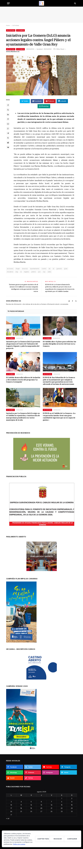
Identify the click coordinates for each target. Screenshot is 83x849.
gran (65, 268)
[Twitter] (8, 110)
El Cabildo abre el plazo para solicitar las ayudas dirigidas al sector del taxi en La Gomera (59, 344)
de (49, 268)
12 (31, 805)
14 (51, 805)
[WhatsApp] (8, 128)
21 (51, 808)
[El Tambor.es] (41, 3)
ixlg (17, 272)
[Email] (8, 124)
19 (31, 808)
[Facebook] (8, 105)
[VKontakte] (8, 147)
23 (72, 808)
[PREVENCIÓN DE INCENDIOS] (41, 454)
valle (49, 272)
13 (41, 805)
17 (11, 808)
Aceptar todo (43, 839)
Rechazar (58, 839)
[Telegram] (8, 133)
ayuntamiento (34, 268)
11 (21, 805)
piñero (33, 272)
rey (44, 272)
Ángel (18, 268)
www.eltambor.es (12, 51)
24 (11, 811)
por (39, 272)
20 (41, 808)
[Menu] (8, 3)
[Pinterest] (8, 119)
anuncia (25, 268)
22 (61, 808)
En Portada (10, 30)
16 (71, 805)
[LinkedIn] (8, 114)
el (53, 268)
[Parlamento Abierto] (41, 557)
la (21, 272)
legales (26, 272)
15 (61, 805)
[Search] (75, 3)
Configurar (72, 839)
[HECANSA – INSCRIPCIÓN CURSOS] (41, 667)
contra (44, 268)
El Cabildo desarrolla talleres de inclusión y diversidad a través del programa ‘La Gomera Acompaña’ (23, 379)
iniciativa (10, 272)
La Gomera (20, 30)
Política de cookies (19, 844)
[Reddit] (8, 142)
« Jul (7, 818)
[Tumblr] (8, 138)
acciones (10, 268)
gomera (59, 268)
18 (21, 808)
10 (11, 805)
